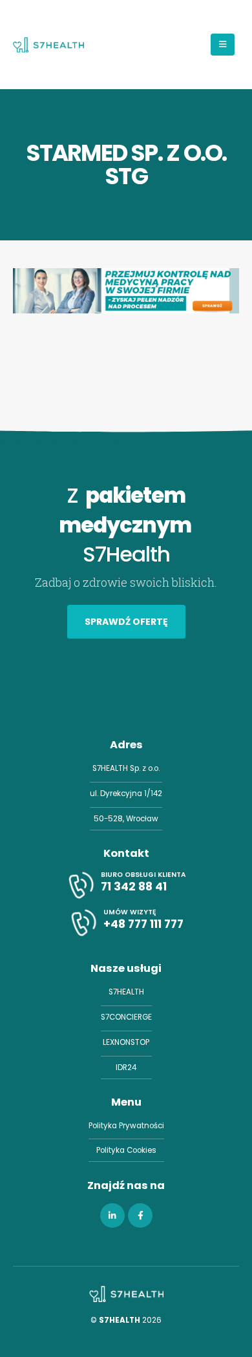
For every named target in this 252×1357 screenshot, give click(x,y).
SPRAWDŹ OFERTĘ (126, 621)
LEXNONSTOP (126, 1042)
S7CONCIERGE (126, 1017)
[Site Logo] (48, 44)
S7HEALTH (126, 992)
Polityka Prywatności (126, 1125)
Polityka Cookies (126, 1150)
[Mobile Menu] (223, 45)
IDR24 (126, 1067)
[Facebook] (140, 1215)
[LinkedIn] (112, 1215)
